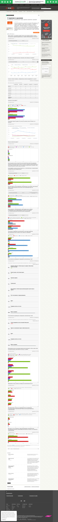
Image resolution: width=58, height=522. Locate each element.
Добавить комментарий (27, 486)
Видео (12, 505)
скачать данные (37, 32)
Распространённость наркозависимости (11, 479)
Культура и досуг (8, 510)
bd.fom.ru (25, 515)
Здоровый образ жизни (16, 448)
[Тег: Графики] (38, 448)
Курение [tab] (23, 40)
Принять (4, 519)
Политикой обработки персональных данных (46, 76)
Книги (24, 11)
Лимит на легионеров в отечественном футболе (11, 467)
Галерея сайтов (9, 11)
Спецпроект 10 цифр (33, 495)
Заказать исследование (36, 8)
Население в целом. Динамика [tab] (13, 40)
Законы (12, 448)
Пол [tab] (23, 61)
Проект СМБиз (15, 11)
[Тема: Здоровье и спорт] (6, 15)
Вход (41, 7)
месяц (46, 40)
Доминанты (7, 508)
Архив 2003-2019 (29, 11)
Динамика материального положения (45, 48)
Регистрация (44, 7)
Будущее (7, 507)
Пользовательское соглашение (32, 519)
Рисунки (13, 508)
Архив (18, 506)
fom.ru (17, 515)
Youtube (24, 507)
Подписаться (46, 74)
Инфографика (13, 506)
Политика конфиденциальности (22, 519)
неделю (44, 40)
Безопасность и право (8, 506)
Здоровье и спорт (10, 15)
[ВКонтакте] (7, 29)
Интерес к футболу (11, 454)
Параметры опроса (11, 38)
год (48, 40)
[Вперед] (24, 501)
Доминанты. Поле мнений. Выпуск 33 (46, 42)
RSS (17, 505)
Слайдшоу (13, 507)
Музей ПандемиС (10, 495)
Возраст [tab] (33, 61)
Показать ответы (35, 264)
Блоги (12, 509)
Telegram (24, 506)
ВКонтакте (24, 505)
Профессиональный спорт (11, 458)
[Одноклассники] (8, 29)
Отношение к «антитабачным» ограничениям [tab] (33, 192)
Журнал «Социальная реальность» (38, 11)
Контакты (30, 505)
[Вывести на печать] (38, 15)
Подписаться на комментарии (35, 486)
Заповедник (20, 11)
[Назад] (21, 501)
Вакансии (30, 506)
